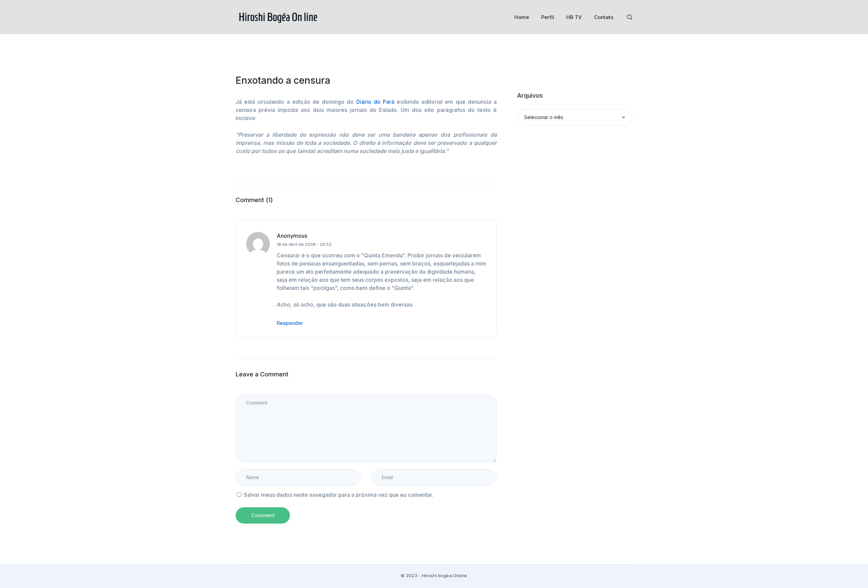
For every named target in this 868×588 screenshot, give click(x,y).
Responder (290, 323)
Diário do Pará (376, 101)
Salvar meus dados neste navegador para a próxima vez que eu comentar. (338, 494)
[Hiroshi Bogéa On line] (278, 16)
